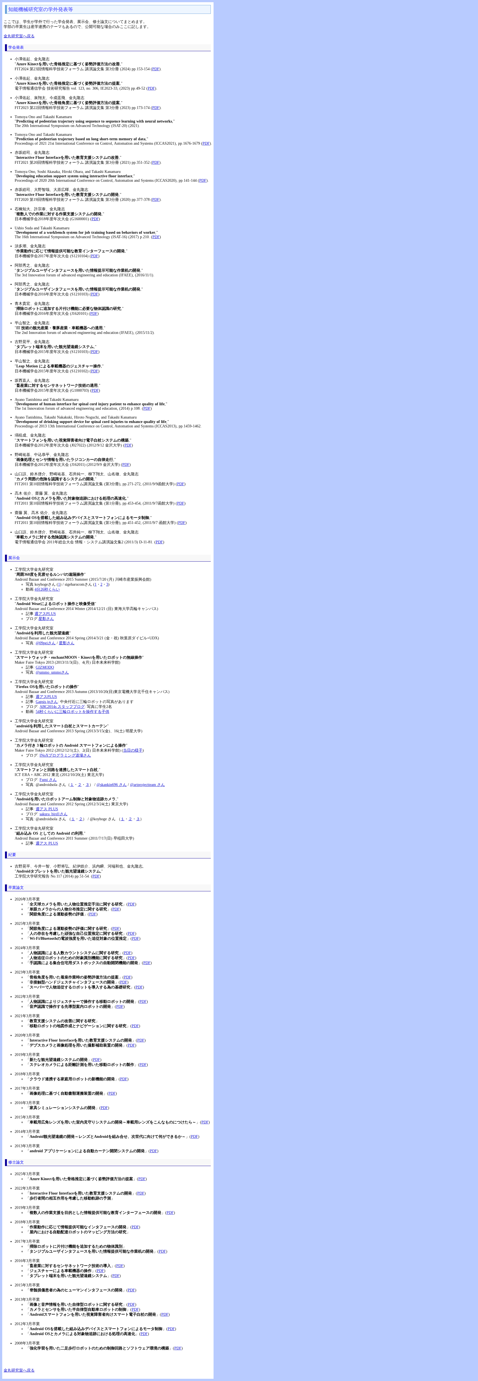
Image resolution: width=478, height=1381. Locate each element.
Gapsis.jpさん (47, 702)
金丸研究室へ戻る (19, 36)
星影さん (46, 619)
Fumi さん (48, 780)
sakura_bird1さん (53, 814)
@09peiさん (46, 643)
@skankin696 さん (112, 785)
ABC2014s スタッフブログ (62, 707)
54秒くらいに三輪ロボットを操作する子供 (72, 712)
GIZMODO (45, 667)
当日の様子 (132, 750)
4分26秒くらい (47, 589)
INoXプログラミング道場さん (65, 755)
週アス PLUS (47, 809)
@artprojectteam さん (147, 785)
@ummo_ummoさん (52, 672)
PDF (155, 69)
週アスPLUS (45, 614)
